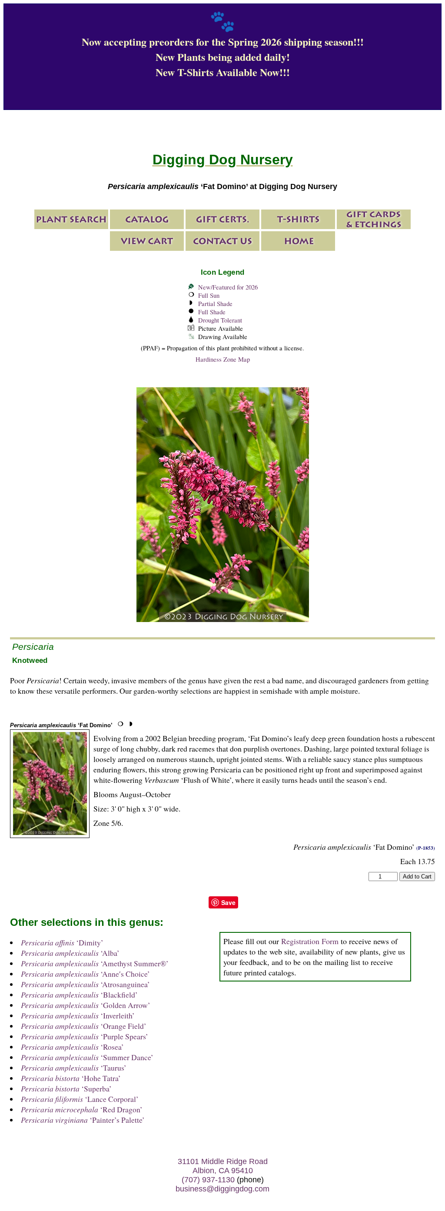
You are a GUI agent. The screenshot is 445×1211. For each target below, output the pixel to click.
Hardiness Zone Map (223, 359)
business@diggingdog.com (222, 1188)
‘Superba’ (66, 1088)
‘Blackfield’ (79, 994)
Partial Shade (215, 303)
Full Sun (208, 295)
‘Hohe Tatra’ (71, 1078)
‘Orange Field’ (83, 1026)
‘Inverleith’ (78, 1015)
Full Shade (212, 312)
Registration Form (310, 941)
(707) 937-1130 (208, 1179)
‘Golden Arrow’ (85, 1005)
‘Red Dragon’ (82, 1109)
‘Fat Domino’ (61, 725)
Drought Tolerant (220, 320)
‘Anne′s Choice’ (85, 973)
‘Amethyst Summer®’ (95, 963)
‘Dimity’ (62, 942)
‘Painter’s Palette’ (83, 1120)
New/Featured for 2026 (228, 287)
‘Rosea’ (72, 1046)
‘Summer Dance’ (87, 1057)
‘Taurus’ (73, 1067)
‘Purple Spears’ (84, 1036)
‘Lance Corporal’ (80, 1099)
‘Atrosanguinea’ (85, 984)
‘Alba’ (70, 953)
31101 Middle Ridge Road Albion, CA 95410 (223, 1166)
